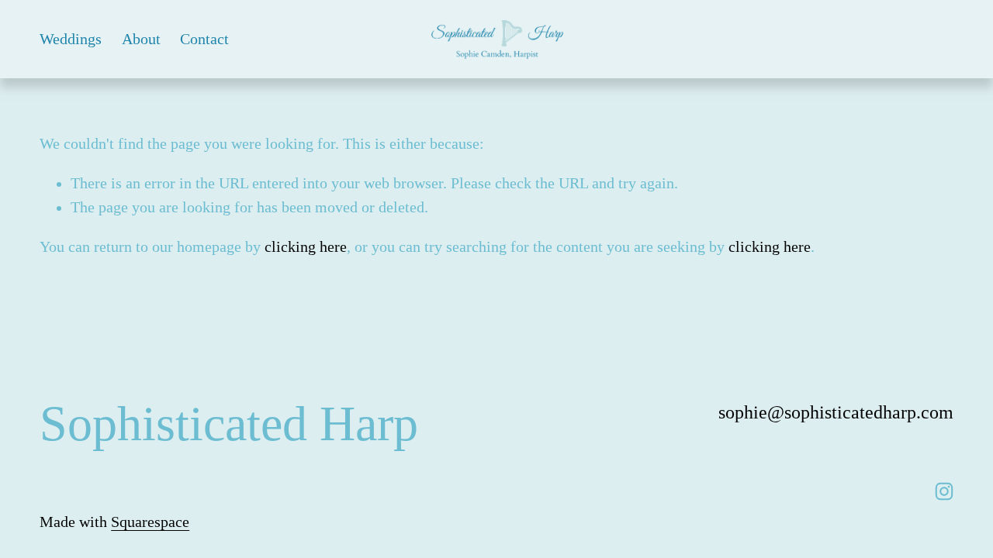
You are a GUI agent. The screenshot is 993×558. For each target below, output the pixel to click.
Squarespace (150, 522)
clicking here (306, 247)
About (141, 39)
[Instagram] (944, 491)
